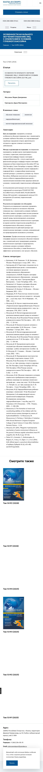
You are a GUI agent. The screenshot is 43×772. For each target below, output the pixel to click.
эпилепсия (28, 115)
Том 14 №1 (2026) (11, 546)
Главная (6, 45)
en (40, 3)
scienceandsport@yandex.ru (17, 746)
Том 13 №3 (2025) (11, 632)
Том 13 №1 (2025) (11, 718)
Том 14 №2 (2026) (11, 503)
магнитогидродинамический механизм (19, 123)
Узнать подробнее (20, 757)
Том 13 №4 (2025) (11, 589)
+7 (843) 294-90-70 (16, 742)
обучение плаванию (13, 115)
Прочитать (11, 83)
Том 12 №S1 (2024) (18, 45)
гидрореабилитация (13, 119)
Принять (12, 763)
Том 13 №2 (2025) (11, 675)
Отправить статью (21, 12)
